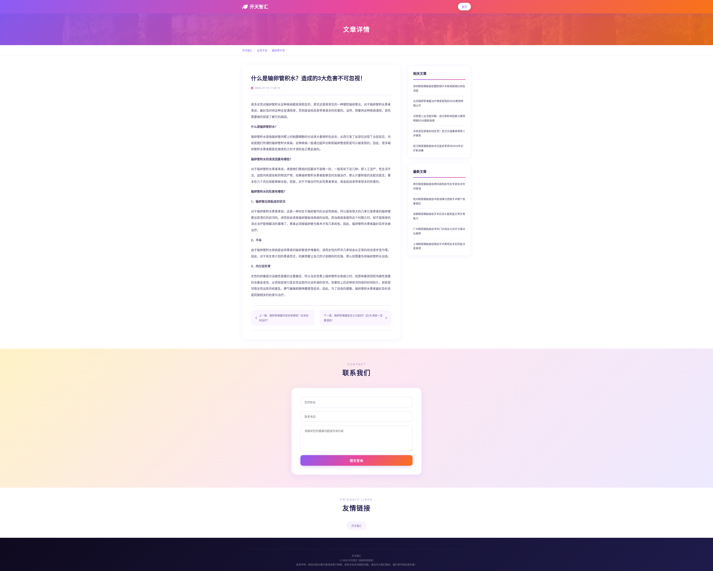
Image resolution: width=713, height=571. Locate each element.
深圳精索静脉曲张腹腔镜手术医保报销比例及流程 (439, 88)
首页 (464, 7)
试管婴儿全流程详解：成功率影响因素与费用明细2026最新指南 (439, 118)
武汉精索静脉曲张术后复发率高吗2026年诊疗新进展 (438, 148)
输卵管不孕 (278, 50)
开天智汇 (259, 6)
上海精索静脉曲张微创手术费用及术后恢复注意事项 (439, 246)
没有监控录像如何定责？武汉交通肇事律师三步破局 (439, 133)
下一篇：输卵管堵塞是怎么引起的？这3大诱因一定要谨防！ (353, 317)
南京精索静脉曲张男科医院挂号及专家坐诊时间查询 (439, 186)
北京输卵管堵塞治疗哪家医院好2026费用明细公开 (438, 103)
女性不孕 (261, 50)
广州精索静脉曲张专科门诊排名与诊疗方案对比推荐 (439, 231)
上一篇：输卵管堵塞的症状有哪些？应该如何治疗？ (283, 317)
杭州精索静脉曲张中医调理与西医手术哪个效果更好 (439, 201)
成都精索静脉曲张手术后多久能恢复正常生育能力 (439, 216)
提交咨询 (356, 460)
